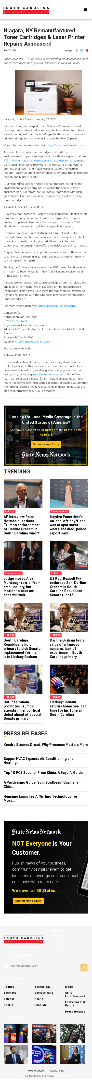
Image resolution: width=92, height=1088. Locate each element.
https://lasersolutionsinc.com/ (65, 145)
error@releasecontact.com (49, 374)
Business (10, 992)
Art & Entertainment (75, 994)
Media (69, 987)
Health (38, 999)
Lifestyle (40, 1005)
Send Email (19, 321)
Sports (8, 1005)
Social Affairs (43, 992)
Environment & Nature (75, 1003)
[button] (77, 50)
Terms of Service (35, 1071)
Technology (42, 987)
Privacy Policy (56, 1071)
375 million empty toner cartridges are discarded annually (39, 160)
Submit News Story (46, 444)
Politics (9, 987)
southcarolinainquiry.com (39, 1076)
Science (9, 999)
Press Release (75, 1011)
